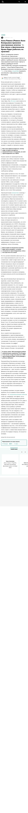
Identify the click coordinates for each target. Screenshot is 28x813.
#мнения (13, 437)
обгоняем (13, 101)
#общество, (4, 437)
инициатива (15, 193)
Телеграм (6, 443)
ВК (11, 443)
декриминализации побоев (18, 394)
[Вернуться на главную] (2, 1)
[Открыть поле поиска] (19, 1)
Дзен (17, 443)
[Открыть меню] (25, 1)
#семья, (9, 437)
